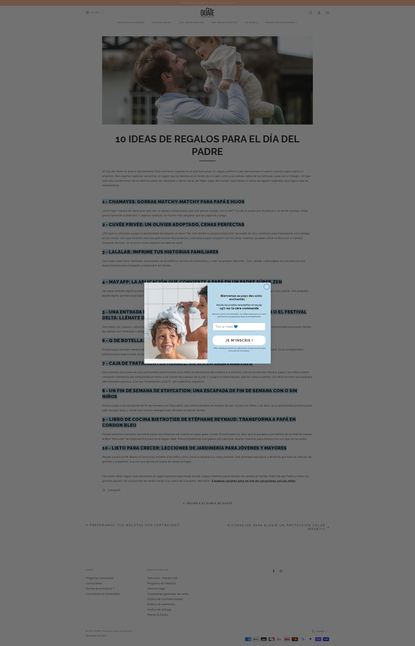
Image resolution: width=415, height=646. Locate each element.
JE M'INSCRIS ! (239, 340)
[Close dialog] (266, 287)
